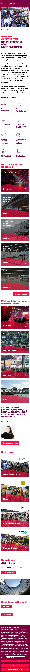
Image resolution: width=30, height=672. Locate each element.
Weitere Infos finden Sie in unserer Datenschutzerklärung (13, 656)
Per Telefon (7, 614)
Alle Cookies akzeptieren (15, 669)
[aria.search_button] (22, 3)
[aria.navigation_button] (27, 3)
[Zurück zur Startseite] (8, 3)
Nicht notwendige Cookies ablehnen (15, 665)
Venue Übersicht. (20, 294)
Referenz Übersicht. (10, 443)
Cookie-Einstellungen (15, 661)
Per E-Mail (6, 606)
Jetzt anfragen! (8, 572)
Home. (3, 29)
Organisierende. (12, 29)
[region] (15, 648)
